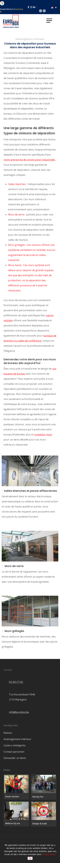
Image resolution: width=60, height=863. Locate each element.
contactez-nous (43, 434)
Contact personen (14, 751)
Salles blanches (17, 184)
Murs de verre (16, 214)
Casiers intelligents (15, 745)
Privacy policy (49, 854)
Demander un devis (15, 758)
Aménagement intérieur (17, 739)
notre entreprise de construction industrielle (29, 159)
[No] (56, 852)
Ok (30, 858)
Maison (8, 732)
